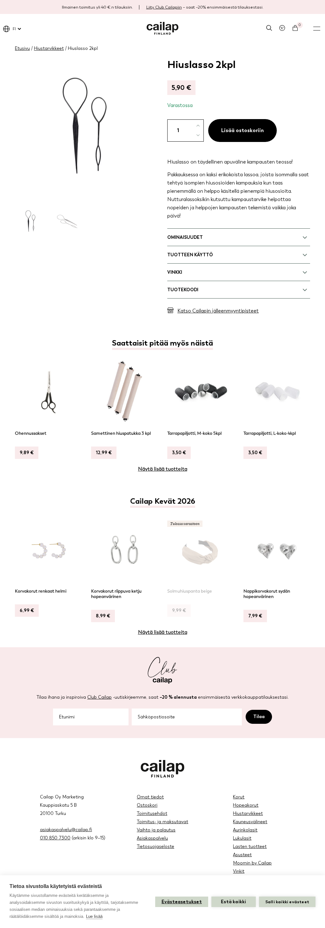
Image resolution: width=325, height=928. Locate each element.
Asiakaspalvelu (152, 838)
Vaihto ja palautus (156, 830)
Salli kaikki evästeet (287, 901)
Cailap (162, 28)
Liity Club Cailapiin (164, 7)
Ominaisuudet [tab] (185, 237)
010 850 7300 (55, 838)
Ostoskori (147, 805)
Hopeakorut (245, 805)
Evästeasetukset (182, 901)
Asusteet (242, 854)
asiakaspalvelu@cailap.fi (66, 829)
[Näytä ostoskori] (295, 28)
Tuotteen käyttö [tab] (190, 255)
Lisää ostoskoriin (242, 130)
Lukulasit (242, 838)
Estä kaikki (233, 901)
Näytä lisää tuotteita (162, 469)
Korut (238, 797)
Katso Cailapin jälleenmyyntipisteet (218, 311)
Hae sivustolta (269, 28)
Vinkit (238, 871)
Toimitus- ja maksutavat (162, 821)
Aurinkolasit (245, 830)
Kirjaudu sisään (282, 28)
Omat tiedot (150, 797)
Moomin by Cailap (252, 863)
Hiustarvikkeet (49, 48)
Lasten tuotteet (250, 846)
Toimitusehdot (152, 813)
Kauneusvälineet (250, 821)
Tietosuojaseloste (155, 846)
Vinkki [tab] (174, 272)
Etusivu (22, 48)
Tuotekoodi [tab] (182, 290)
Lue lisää (94, 916)
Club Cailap (99, 697)
